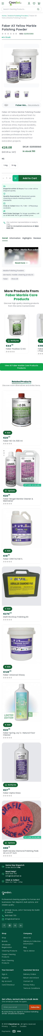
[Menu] (2, 3)
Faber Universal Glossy (14, 675)
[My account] (29, 3)
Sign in (4, 974)
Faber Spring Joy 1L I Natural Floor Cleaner (19, 734)
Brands (4, 941)
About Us (27, 938)
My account (7, 981)
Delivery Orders (29, 974)
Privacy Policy (29, 985)
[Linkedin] (20, 925)
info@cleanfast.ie (12, 919)
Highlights (27, 238)
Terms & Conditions (31, 988)
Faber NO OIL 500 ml (13, 441)
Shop (4, 938)
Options (11, 491)
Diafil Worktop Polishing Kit (15, 617)
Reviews (37, 238)
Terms (14, 1026)
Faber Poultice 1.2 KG (16, 349)
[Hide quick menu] (40, 1028)
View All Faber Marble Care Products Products (21, 366)
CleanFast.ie (14, 1024)
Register (5, 978)
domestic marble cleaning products (18, 275)
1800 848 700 (12, 215)
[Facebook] (4, 925)
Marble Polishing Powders (18, 16)
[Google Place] (15, 925)
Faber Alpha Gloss (12, 793)
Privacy (5, 1026)
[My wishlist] (34, 3)
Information (15, 238)
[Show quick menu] (38, 1033)
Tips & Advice (29, 951)
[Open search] (38, 9)
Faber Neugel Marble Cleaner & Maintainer (18, 500)
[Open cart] (39, 3)
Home (4, 16)
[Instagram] (9, 925)
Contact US (28, 981)
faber (5, 279)
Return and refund (31, 978)
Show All (14, 279)
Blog (25, 947)
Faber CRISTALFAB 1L (12, 559)
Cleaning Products (9, 951)
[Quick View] (17, 336)
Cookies (23, 1026)
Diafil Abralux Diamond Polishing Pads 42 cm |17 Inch (21, 852)
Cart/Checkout (8, 985)
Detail (5, 238)
